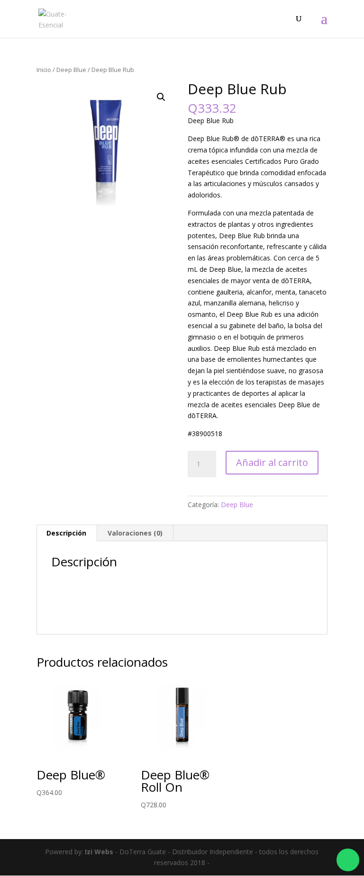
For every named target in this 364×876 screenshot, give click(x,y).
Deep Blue (71, 69)
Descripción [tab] (66, 532)
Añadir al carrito (272, 462)
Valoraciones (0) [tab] (135, 532)
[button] (161, 97)
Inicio (43, 69)
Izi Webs (99, 851)
